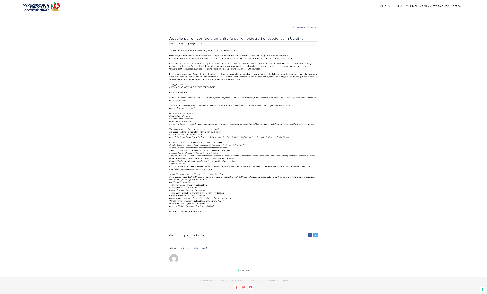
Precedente (300, 27)
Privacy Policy (244, 270)
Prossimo (312, 27)
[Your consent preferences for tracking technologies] (482, 289)
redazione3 (177, 43)
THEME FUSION (237, 280)
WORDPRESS (283, 280)
